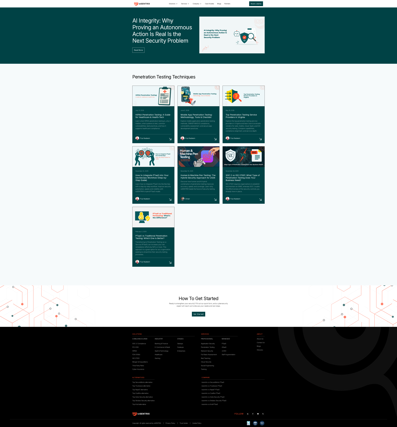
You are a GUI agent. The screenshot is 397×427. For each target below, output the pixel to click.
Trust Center (184, 423)
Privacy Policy (170, 423)
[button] (173, 4)
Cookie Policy (196, 423)
